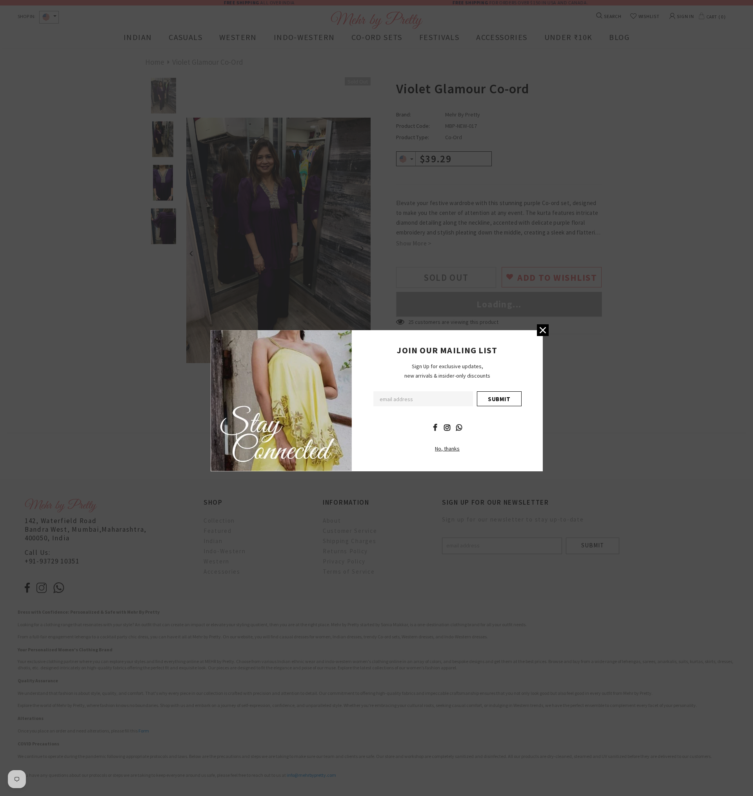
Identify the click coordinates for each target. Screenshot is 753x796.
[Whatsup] (459, 427)
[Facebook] (435, 427)
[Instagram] (447, 427)
